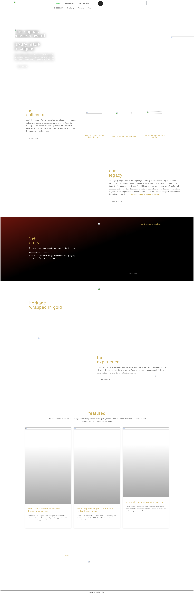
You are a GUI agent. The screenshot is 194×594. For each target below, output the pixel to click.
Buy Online (22, 66)
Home (58, 3)
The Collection (69, 3)
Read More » (32, 525)
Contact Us (125, 555)
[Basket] (150, 3)
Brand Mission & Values (93, 555)
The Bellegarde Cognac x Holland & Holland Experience (95, 510)
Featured (81, 8)
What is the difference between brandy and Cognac (44, 510)
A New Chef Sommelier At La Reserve (144, 502)
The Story (70, 8)
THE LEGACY (58, 8)
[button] (34, 138)
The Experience (84, 3)
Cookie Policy (111, 555)
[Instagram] (100, 3)
